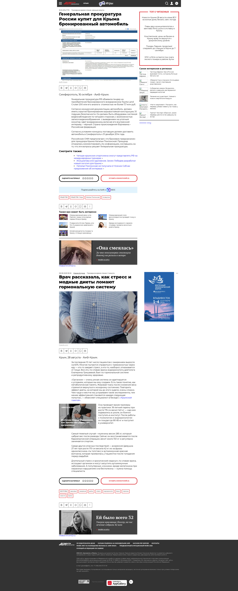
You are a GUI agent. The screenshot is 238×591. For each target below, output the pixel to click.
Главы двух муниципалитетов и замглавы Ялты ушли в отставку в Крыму (159, 28)
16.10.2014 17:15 (64, 10)
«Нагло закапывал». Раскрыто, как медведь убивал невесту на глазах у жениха (164, 107)
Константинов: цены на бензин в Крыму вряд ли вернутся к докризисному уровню (159, 38)
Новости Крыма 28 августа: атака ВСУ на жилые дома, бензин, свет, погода (159, 18)
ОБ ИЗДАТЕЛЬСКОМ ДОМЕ (85, 543)
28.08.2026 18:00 (65, 273)
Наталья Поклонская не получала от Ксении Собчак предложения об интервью (102, 167)
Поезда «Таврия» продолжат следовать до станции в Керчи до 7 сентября (159, 48)
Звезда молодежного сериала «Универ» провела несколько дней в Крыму (120, 225)
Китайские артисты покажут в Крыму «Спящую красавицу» (81, 232)
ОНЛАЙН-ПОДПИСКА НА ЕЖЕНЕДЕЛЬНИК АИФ (114, 543)
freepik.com (63, 345)
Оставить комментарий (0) (119, 178)
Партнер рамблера (98, 581)
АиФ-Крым (63, 82)
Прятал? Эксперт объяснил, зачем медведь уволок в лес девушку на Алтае (163, 115)
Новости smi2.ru (67, 266)
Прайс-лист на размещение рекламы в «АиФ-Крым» (96, 546)
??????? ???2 (145, 123)
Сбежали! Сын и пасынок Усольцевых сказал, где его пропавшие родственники (164, 82)
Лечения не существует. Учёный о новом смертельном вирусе (163, 97)
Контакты (155, 543)
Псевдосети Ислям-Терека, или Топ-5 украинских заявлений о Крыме (82, 225)
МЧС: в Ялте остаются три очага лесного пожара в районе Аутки (159, 58)
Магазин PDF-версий (141, 543)
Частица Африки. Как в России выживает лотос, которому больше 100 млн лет (163, 74)
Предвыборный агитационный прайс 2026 (135, 546)
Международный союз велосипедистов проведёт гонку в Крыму (122, 217)
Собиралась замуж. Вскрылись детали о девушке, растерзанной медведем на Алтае (163, 90)
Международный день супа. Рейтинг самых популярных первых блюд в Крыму (80, 217)
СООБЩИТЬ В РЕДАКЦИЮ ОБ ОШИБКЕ (90, 548)
